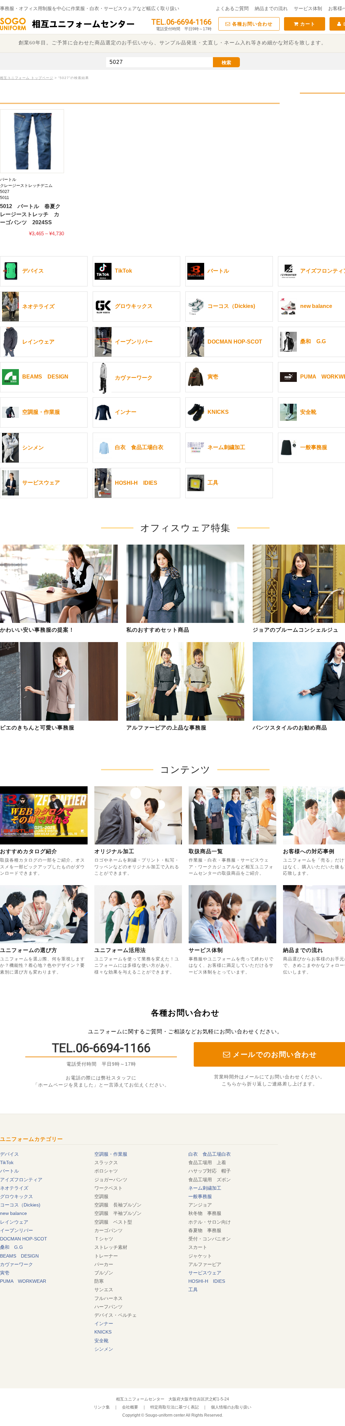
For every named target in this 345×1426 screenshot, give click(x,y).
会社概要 (130, 1407)
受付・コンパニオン (209, 1238)
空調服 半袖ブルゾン (118, 1213)
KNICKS (103, 1332)
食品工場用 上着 (207, 1162)
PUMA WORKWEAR (23, 1281)
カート (307, 24)
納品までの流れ (271, 8)
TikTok (6, 1162)
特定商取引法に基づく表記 (174, 1407)
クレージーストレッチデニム (26, 185)
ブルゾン (103, 1272)
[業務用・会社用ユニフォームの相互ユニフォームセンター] (67, 29)
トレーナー (106, 1256)
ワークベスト (108, 1188)
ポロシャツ (106, 1171)
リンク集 (102, 1407)
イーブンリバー (16, 1230)
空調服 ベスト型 (113, 1222)
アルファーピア (204, 1264)
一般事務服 (200, 1196)
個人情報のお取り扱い (231, 1407)
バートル (8, 179)
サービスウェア (204, 1272)
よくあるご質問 (232, 8)
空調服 (101, 1196)
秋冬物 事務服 (204, 1213)
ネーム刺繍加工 (204, 1188)
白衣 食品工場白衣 (209, 1154)
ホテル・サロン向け (209, 1222)
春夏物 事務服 (204, 1230)
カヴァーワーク (16, 1264)
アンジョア (200, 1204)
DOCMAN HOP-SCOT (23, 1238)
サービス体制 (308, 8)
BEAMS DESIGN (19, 1256)
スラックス (106, 1162)
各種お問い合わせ (251, 24)
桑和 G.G (11, 1247)
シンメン (103, 1349)
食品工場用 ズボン (209, 1179)
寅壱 (4, 1272)
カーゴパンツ (108, 1230)
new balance (13, 1213)
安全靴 (101, 1340)
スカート (197, 1247)
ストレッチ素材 (110, 1247)
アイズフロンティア (21, 1179)
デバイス (9, 1154)
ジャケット (200, 1256)
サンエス (103, 1289)
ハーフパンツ (108, 1306)
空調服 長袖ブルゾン (118, 1204)
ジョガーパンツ (110, 1179)
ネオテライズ (14, 1188)
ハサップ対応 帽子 (209, 1171)
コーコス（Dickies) (20, 1204)
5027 (4, 191)
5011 (4, 197)
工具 (193, 1289)
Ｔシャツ (103, 1238)
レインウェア (14, 1222)
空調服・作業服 (110, 1154)
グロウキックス (16, 1196)
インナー (103, 1323)
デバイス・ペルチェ (115, 1315)
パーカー (103, 1264)
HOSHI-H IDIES (206, 1281)
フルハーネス (108, 1298)
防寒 (99, 1281)
